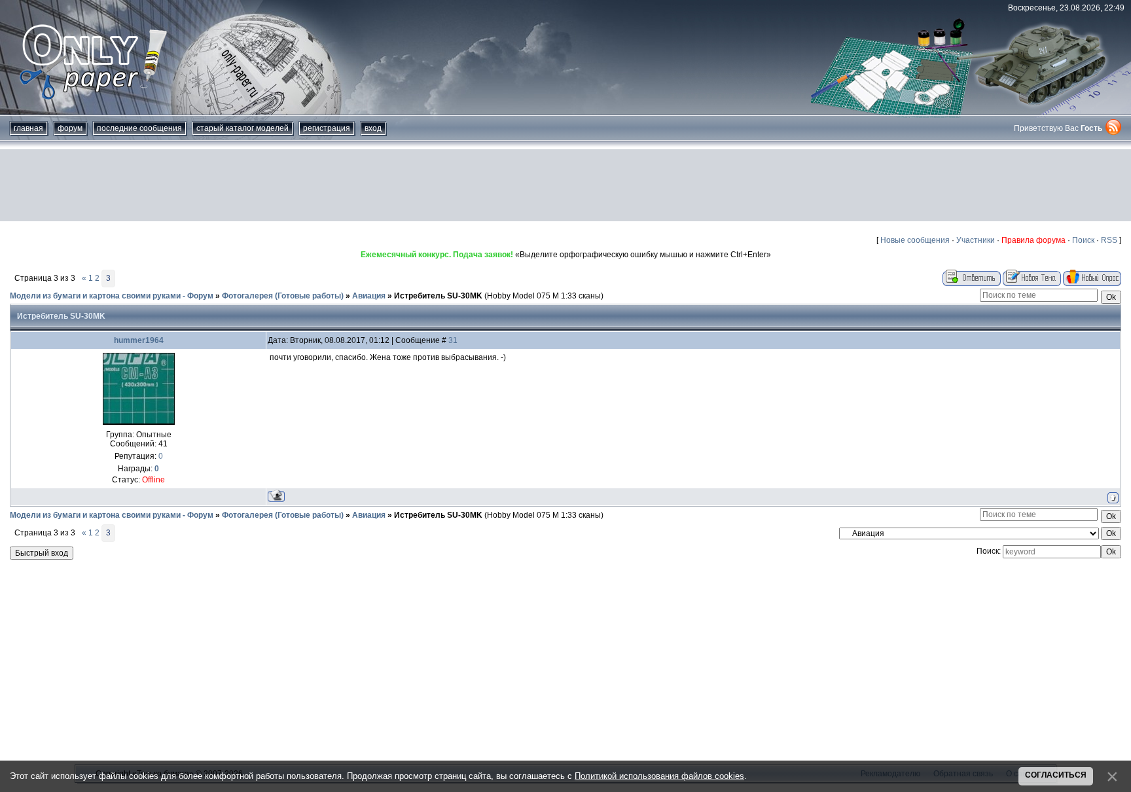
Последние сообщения (139, 128)
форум (70, 128)
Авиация (369, 295)
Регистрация (326, 128)
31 (453, 340)
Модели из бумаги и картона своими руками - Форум (111, 295)
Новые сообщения (915, 240)
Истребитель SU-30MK (438, 295)
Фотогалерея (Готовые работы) (283, 295)
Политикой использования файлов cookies (659, 776)
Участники (975, 240)
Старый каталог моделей (242, 128)
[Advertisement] (565, 185)
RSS (1109, 240)
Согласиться (1055, 775)
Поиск (1083, 240)
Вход (373, 128)
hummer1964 (139, 340)
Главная (28, 128)
